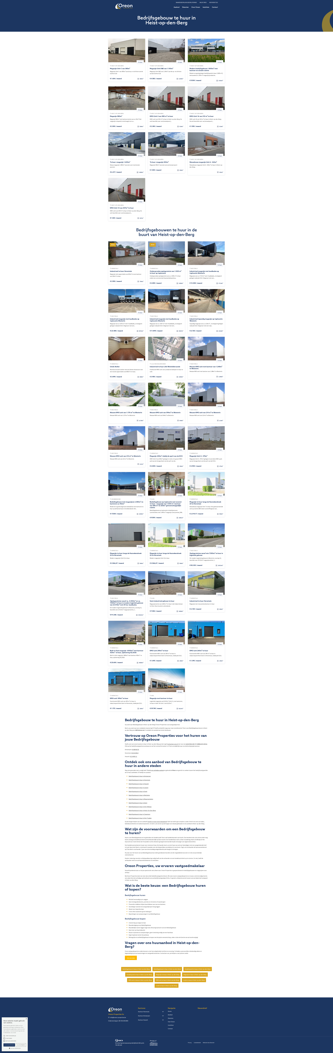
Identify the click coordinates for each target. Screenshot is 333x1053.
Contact (215, 7)
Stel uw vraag (131, 958)
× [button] (26, 1018)
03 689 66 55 (135, 749)
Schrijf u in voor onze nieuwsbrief (157, 821)
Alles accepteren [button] (9, 1045)
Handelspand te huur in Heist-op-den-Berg (139, 974)
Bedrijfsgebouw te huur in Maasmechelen (141, 799)
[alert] (15, 1034)
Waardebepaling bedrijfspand (186, 2)
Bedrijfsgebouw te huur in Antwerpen (140, 776)
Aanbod (176, 7)
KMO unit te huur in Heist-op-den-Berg (167, 980)
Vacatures (203, 2)
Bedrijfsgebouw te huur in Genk (138, 791)
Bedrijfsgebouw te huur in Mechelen (139, 795)
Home (170, 1011)
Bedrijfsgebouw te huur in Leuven (138, 787)
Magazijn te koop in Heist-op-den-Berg (167, 974)
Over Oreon (195, 7)
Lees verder (13, 1032)
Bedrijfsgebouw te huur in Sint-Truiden (140, 818)
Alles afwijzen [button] (21, 1045)
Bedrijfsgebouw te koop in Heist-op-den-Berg (136, 969)
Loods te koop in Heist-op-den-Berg (194, 980)
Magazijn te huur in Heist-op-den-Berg (194, 974)
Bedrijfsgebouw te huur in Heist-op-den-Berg (167, 969)
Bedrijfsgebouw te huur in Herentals (139, 780)
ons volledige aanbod (157, 770)
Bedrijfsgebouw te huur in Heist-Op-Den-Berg (142, 810)
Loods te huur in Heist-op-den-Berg (166, 986)
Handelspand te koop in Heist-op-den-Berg (197, 969)
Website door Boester (208, 1042)
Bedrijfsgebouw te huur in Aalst (138, 803)
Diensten (185, 7)
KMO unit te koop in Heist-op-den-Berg (140, 980)
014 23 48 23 (134, 753)
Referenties (213, 2)
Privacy (190, 1042)
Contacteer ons (171, 744)
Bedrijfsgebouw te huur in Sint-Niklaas (140, 807)
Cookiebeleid (197, 1042)
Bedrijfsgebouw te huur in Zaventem (139, 814)
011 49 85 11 (133, 756)
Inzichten (206, 7)
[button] (4, 1036)
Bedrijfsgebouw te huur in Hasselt (139, 784)
